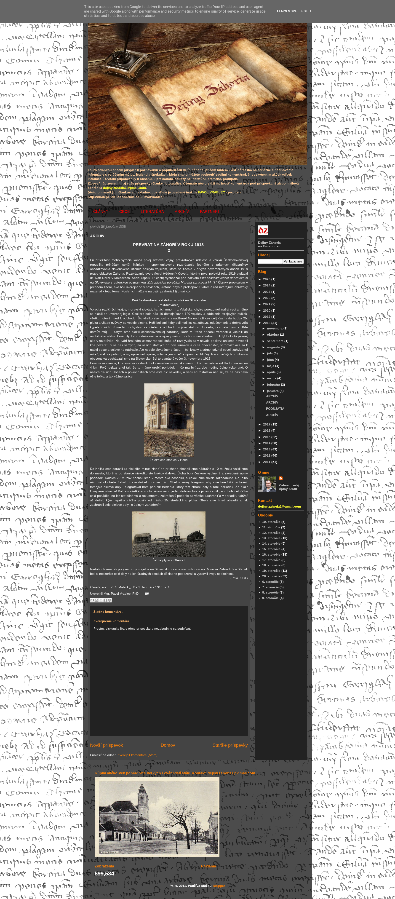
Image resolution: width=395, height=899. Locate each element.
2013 (267, 449)
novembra (275, 328)
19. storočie (271, 571)
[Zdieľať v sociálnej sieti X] (101, 600)
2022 (267, 298)
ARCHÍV (182, 212)
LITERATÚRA (152, 212)
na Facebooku (269, 246)
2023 (267, 292)
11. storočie (271, 527)
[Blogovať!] (96, 600)
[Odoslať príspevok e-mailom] (146, 593)
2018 (267, 323)
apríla (272, 372)
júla (270, 353)
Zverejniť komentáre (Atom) (137, 755)
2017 (267, 424)
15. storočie (271, 549)
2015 (267, 437)
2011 (267, 462)
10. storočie (271, 522)
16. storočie (271, 554)
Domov (168, 745)
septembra (275, 341)
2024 (267, 285)
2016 (267, 430)
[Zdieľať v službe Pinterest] (109, 600)
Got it (306, 11)
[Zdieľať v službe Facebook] (105, 600)
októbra (273, 334)
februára (274, 384)
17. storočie (271, 560)
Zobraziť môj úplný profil (289, 487)
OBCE (124, 212)
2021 (267, 304)
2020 (267, 310)
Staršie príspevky (230, 745)
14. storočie (271, 543)
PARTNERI (209, 212)
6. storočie (270, 581)
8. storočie (270, 592)
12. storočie (271, 533)
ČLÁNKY (100, 212)
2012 (267, 455)
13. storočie (271, 538)
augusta (274, 347)
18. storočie (271, 565)
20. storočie (271, 576)
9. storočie (270, 598)
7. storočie (270, 587)
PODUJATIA (275, 408)
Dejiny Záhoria (269, 242)
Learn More (287, 11)
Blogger (219, 886)
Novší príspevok (106, 745)
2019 (267, 316)
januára (273, 391)
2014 (267, 443)
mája (271, 366)
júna (271, 359)
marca (272, 378)
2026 (267, 279)
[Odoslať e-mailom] (92, 600)
